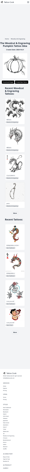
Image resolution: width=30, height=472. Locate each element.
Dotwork (5, 418)
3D (3, 433)
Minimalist (6, 409)
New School (6, 422)
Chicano (5, 438)
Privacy (5, 399)
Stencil (5, 427)
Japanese (5, 420)
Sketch (4, 414)
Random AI (6, 461)
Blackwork (5, 412)
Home (7, 39)
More (15, 213)
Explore (5, 388)
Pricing (5, 390)
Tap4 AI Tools (6, 459)
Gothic (4, 444)
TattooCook (9, 376)
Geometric (5, 425)
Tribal (4, 429)
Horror (4, 442)
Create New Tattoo (21, 82)
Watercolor (6, 431)
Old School (6, 416)
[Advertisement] (15, 21)
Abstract (5, 446)
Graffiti (5, 449)
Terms (4, 397)
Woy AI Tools (6, 457)
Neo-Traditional (7, 407)
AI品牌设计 (5, 468)
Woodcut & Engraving (18, 39)
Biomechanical (7, 440)
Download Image (8, 82)
